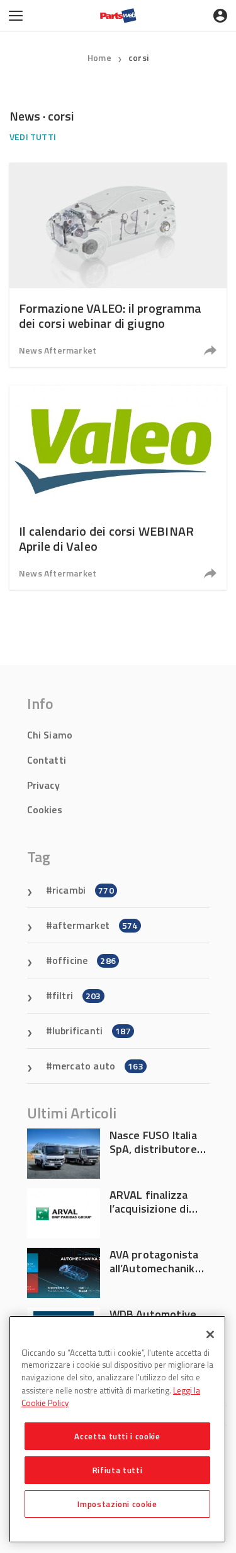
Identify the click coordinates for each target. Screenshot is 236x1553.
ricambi (83, 889)
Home (99, 57)
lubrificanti (91, 1030)
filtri (76, 995)
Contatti (47, 759)
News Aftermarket (57, 350)
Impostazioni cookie (117, 1504)
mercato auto (97, 1065)
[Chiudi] (210, 1334)
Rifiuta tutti (118, 1470)
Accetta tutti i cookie (117, 1436)
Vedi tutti (32, 136)
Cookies (44, 809)
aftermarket (95, 925)
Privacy (43, 785)
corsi (138, 57)
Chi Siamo (50, 734)
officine (84, 960)
